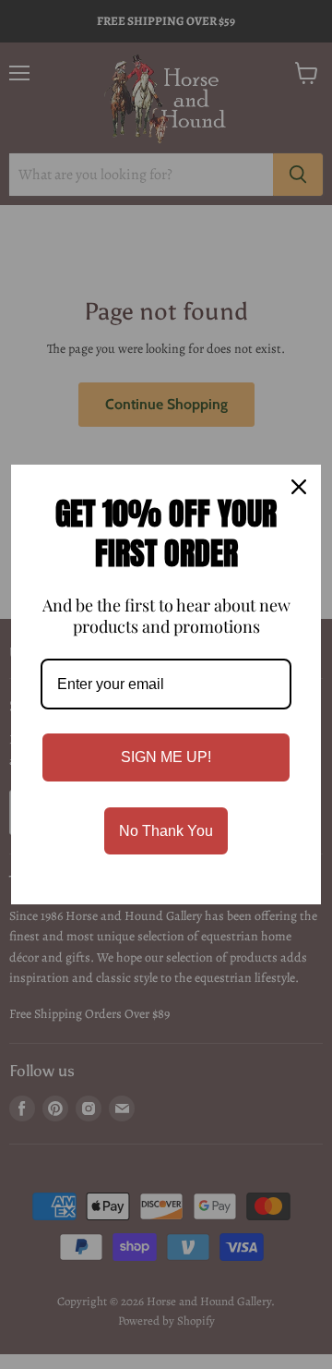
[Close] (299, 487)
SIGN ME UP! (166, 757)
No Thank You (166, 831)
